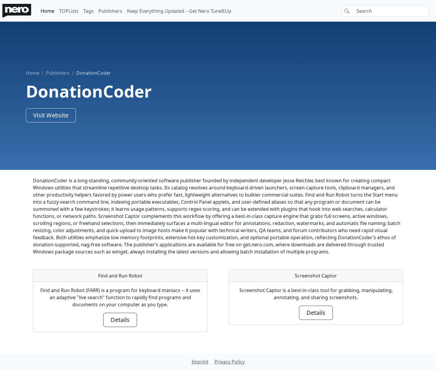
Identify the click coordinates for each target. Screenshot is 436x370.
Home (47, 11)
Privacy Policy (229, 361)
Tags (88, 11)
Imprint (200, 361)
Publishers (110, 11)
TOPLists (69, 11)
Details (120, 320)
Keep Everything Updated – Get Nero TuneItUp (179, 11)
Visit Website (51, 115)
